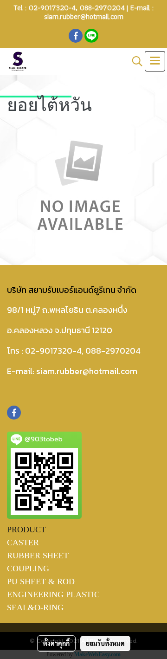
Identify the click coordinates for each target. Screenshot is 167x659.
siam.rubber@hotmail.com (83, 16)
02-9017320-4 (52, 7)
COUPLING (28, 568)
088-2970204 (102, 7)
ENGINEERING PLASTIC (53, 594)
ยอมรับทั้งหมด (105, 643)
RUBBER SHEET (38, 555)
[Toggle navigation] (155, 61)
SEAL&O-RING (35, 607)
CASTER (23, 542)
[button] (134, 61)
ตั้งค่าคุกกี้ (56, 643)
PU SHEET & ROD (41, 581)
